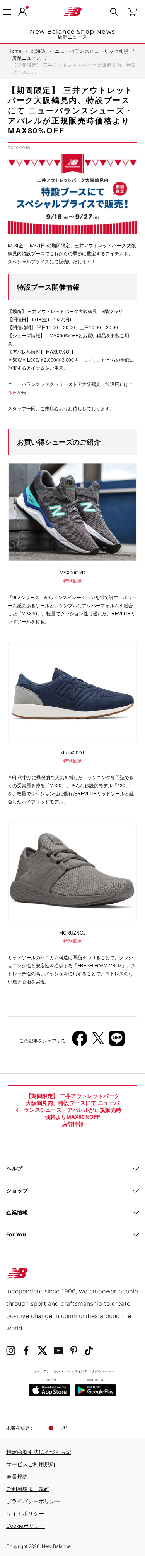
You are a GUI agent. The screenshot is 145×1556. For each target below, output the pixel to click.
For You (16, 1234)
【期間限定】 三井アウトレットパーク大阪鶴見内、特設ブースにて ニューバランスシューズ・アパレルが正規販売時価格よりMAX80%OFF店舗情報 (72, 1110)
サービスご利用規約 (30, 1464)
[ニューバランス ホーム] (72, 12)
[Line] (116, 1041)
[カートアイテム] (132, 11)
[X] (98, 1041)
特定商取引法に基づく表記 (38, 1451)
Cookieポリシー (25, 1525)
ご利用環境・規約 (27, 1488)
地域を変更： (20, 1428)
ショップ (17, 1190)
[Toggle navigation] (7, 12)
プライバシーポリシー (33, 1501)
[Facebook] (79, 1041)
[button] (22, 12)
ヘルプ (14, 1168)
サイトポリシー (25, 1513)
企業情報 (17, 1212)
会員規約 (17, 1476)
